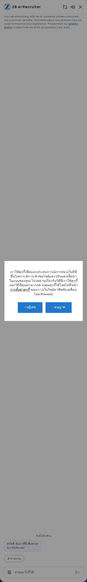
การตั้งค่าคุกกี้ (20, 290)
